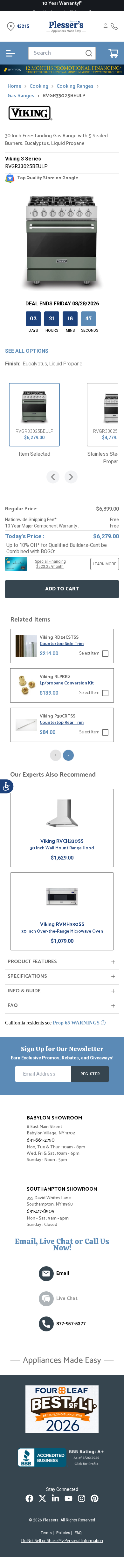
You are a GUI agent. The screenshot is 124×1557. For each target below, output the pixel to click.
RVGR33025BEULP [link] (64, 96)
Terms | (47, 1533)
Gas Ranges (21, 96)
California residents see (52, 1022)
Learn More (104, 564)
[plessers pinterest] (95, 1498)
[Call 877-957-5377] (114, 26)
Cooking (39, 86)
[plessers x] (42, 1498)
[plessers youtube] (68, 1498)
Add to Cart (62, 589)
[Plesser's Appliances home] (66, 26)
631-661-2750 (41, 1140)
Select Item (89, 653)
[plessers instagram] (82, 1498)
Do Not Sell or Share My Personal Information (62, 1541)
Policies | (64, 1533)
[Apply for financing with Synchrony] (62, 70)
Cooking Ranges (75, 86)
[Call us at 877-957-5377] (46, 1323)
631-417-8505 (40, 1211)
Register (90, 1074)
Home (14, 86)
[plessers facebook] (29, 1498)
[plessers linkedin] (55, 1498)
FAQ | (79, 1533)
